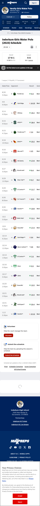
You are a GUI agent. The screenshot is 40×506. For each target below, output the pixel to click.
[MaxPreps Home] (12, 2)
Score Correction (30, 367)
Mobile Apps (25, 454)
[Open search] (25, 3)
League (30, 60)
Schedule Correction (16, 367)
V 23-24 (9, 17)
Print (6, 367)
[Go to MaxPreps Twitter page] (24, 447)
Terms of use (12, 461)
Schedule (6, 28)
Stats (20, 28)
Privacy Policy (25, 457)
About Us (14, 454)
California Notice (26, 461)
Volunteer (8, 335)
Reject (20, 502)
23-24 (6, 47)
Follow (29, 17)
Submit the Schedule (12, 355)
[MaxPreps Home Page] (8, 33)
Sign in (34, 3)
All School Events (20, 369)
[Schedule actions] (36, 47)
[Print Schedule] (32, 47)
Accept (20, 496)
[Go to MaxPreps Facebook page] (29, 447)
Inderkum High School (20, 410)
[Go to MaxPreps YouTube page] (15, 447)
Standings (28, 28)
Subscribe (13, 457)
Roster (14, 28)
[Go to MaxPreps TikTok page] (10, 447)
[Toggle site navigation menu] (3, 3)
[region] (20, 483)
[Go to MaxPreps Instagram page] (20, 447)
